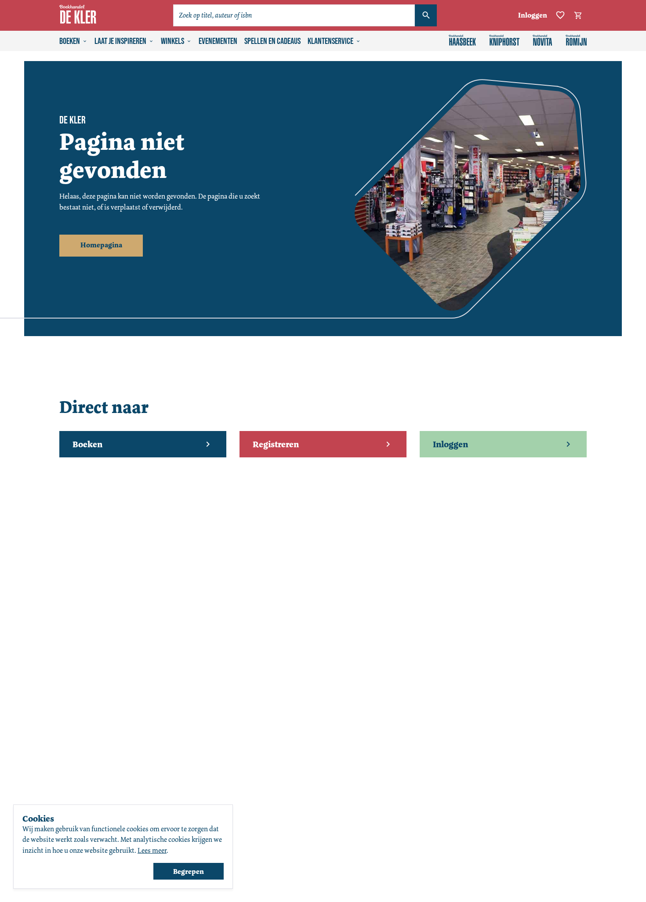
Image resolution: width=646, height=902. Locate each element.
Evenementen (218, 41)
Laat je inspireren (120, 41)
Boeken (69, 41)
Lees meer (152, 850)
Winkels (172, 41)
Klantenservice (330, 41)
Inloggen (532, 15)
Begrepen (188, 871)
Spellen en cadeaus (272, 41)
